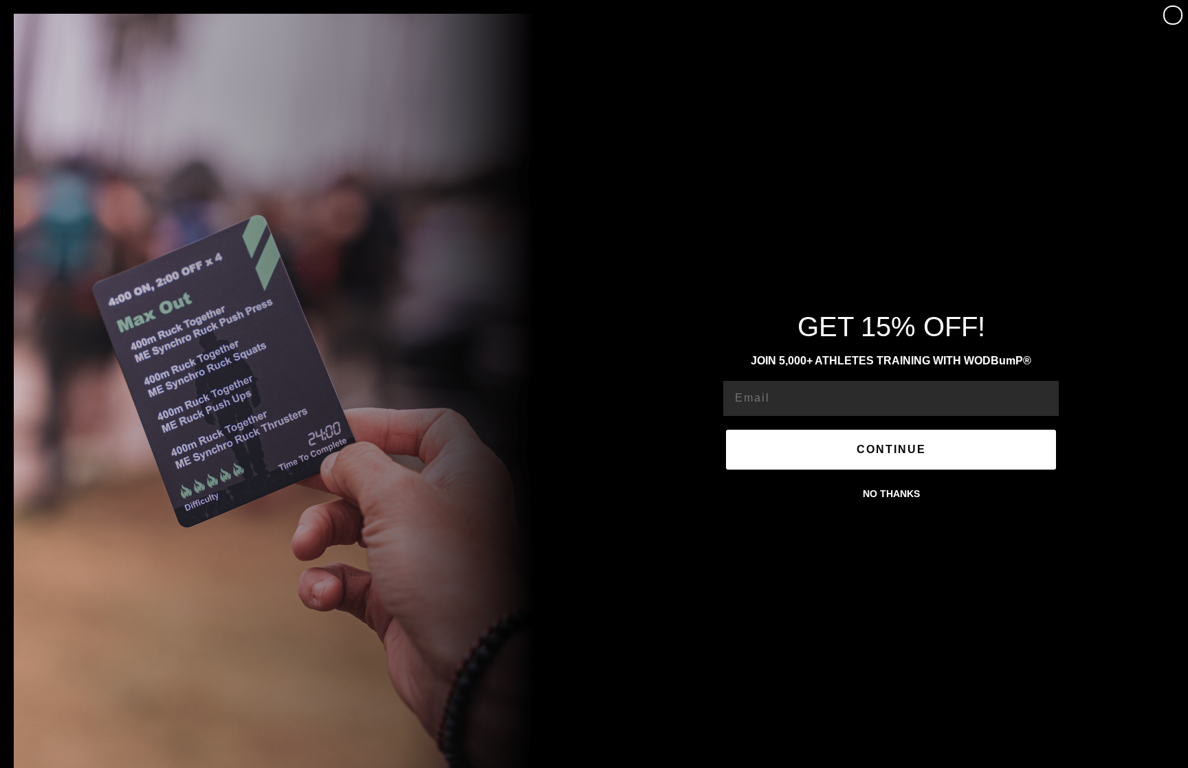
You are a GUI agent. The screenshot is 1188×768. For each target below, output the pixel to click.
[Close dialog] (1173, 15)
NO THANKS (891, 493)
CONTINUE (891, 449)
